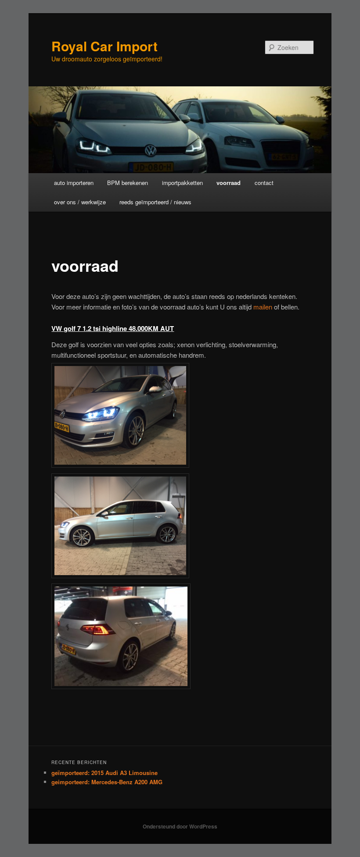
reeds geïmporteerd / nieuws (155, 202)
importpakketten (182, 182)
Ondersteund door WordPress (180, 826)
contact (264, 182)
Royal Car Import (104, 45)
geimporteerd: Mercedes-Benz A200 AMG (106, 782)
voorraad (228, 182)
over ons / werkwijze (80, 202)
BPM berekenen (127, 182)
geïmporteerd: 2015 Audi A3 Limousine (104, 772)
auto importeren (74, 182)
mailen (263, 306)
